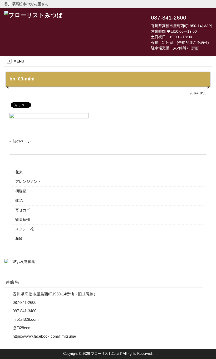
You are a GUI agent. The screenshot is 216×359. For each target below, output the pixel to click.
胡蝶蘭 (20, 191)
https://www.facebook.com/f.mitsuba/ (44, 336)
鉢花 (19, 200)
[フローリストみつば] (33, 15)
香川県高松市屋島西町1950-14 (181, 26)
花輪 (19, 238)
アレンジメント (28, 181)
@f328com (22, 328)
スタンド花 (24, 229)
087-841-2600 (168, 18)
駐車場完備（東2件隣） (174, 48)
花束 (19, 172)
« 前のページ (20, 141)
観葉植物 (22, 219)
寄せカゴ (22, 210)
